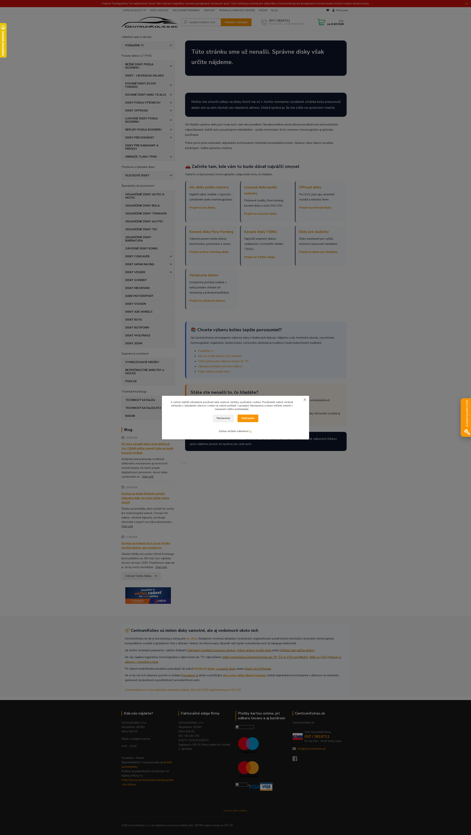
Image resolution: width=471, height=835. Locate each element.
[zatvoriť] (304, 399)
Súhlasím (247, 418)
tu (250, 431)
